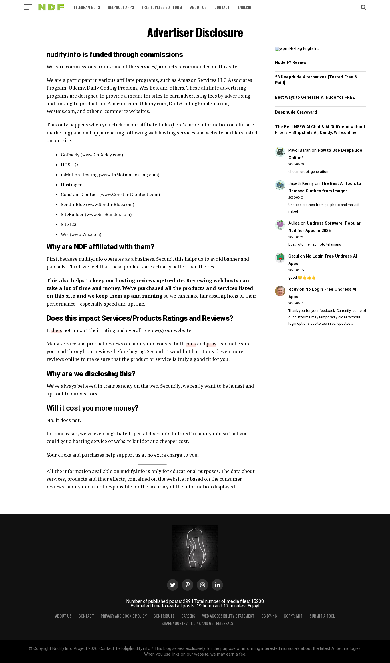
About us (198, 7)
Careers (188, 616)
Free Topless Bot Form (162, 7)
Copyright (293, 616)
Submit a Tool (322, 616)
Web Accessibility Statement (228, 616)
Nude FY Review (290, 62)
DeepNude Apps (121, 7)
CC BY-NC (269, 616)
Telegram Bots (86, 7)
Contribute (164, 616)
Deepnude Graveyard (296, 112)
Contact (222, 7)
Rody (293, 289)
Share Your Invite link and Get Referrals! (198, 623)
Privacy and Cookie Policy (124, 616)
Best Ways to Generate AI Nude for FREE (315, 97)
